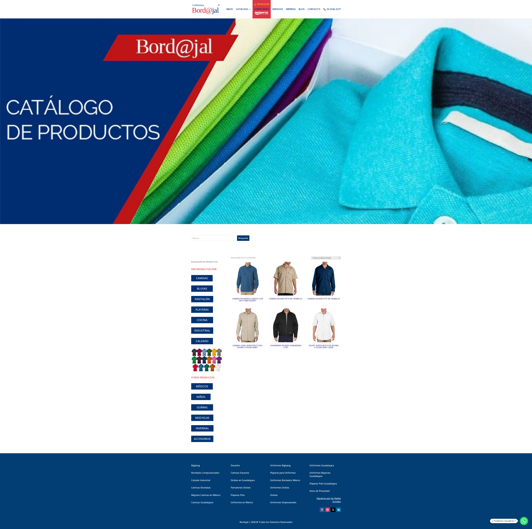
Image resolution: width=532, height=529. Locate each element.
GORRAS (202, 407)
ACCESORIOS (202, 439)
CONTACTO (314, 9)
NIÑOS (200, 397)
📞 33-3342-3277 (332, 9)
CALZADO (202, 341)
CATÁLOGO (242, 9)
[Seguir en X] (333, 510)
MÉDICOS (202, 386)
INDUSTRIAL (202, 330)
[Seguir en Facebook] (322, 510)
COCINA (202, 320)
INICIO (229, 9)
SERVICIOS (277, 9)
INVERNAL (202, 428)
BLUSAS (202, 288)
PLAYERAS (202, 309)
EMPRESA (291, 9)
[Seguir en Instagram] (327, 510)
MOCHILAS (202, 418)
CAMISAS (202, 278)
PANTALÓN (202, 299)
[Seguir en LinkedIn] (338, 510)
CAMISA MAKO (261, 9)
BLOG (302, 9)
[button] (524, 521)
